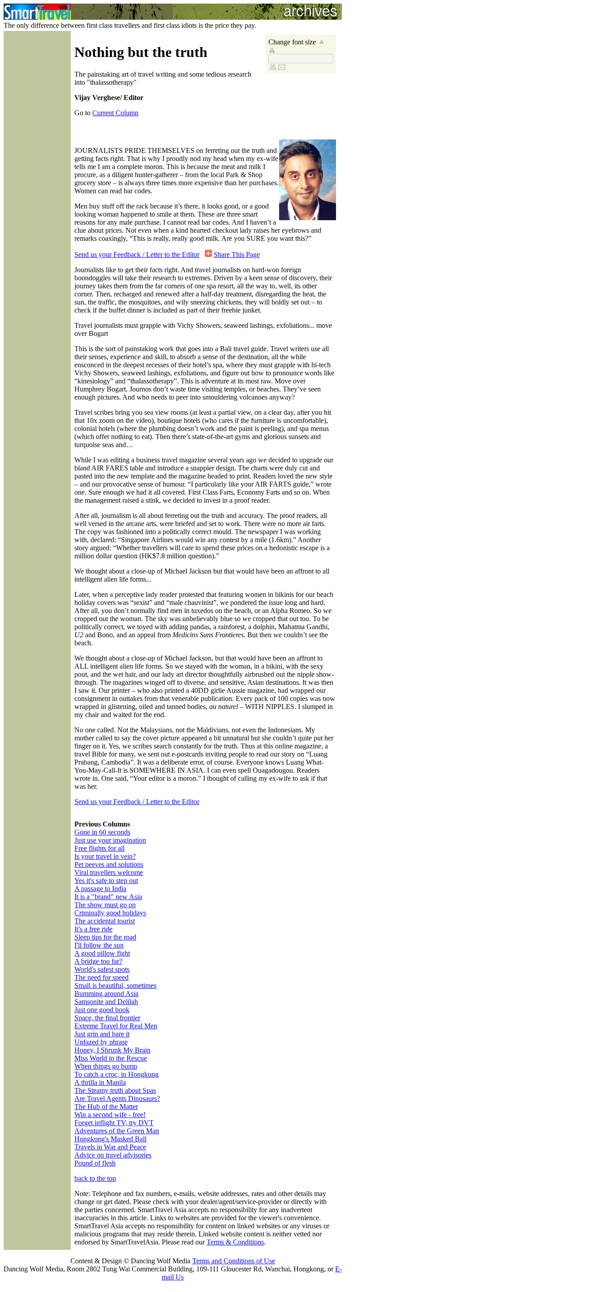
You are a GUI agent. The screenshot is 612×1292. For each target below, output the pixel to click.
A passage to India (100, 888)
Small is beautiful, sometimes (115, 985)
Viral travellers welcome (108, 872)
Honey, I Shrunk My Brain (112, 1050)
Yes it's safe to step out (106, 880)
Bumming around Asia (106, 993)
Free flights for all (99, 848)
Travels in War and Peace (110, 1147)
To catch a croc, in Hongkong (116, 1074)
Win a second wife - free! (110, 1114)
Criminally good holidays (110, 913)
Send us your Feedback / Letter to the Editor (136, 254)
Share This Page (237, 254)
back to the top (95, 1178)
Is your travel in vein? (105, 856)
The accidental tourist (104, 921)
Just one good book (101, 1010)
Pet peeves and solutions (108, 864)
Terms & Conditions (235, 1242)
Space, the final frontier (107, 1018)
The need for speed (101, 977)
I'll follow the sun (99, 945)
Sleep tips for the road (105, 937)
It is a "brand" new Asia (108, 896)
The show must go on (105, 905)
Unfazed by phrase (101, 1042)
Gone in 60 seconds (102, 832)
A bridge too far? (98, 961)
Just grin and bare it (101, 1034)
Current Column (115, 113)
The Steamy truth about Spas (115, 1090)
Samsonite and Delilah (106, 1001)
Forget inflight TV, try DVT (114, 1123)
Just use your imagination (110, 840)
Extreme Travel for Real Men (115, 1026)
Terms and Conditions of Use (233, 1261)
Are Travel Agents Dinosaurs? (117, 1098)
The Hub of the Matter (106, 1106)
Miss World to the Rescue (110, 1058)
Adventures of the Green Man (116, 1131)
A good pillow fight (102, 953)
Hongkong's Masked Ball (110, 1139)
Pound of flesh (95, 1163)
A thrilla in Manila (100, 1082)
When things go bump (105, 1066)
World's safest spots (101, 969)
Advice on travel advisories (112, 1155)
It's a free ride (93, 929)
